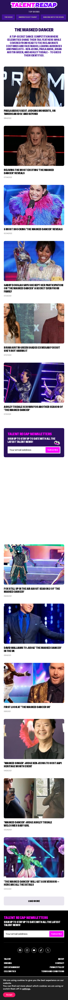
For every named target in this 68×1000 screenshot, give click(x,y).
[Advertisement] (34, 498)
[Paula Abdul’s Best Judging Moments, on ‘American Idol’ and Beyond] (34, 87)
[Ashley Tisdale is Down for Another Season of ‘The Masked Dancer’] (34, 383)
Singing (8, 963)
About (61, 959)
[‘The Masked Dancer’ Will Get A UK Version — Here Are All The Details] (34, 857)
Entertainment (12, 967)
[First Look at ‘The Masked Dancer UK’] (34, 683)
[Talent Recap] (34, 5)
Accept (9, 995)
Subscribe (52, 450)
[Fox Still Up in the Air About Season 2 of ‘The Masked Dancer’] (34, 564)
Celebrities (10, 971)
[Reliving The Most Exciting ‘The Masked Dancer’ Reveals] (34, 146)
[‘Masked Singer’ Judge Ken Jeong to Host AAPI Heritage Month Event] (34, 739)
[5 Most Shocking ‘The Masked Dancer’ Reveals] (34, 205)
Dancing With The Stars (53, 17)
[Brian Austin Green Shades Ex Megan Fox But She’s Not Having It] (34, 323)
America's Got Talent (28, 17)
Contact (59, 963)
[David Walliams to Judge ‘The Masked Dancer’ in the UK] (34, 624)
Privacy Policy (57, 967)
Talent (7, 959)
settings (26, 988)
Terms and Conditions (52, 971)
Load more (34, 901)
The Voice (8, 17)
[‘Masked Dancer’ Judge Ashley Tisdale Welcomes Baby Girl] (34, 798)
